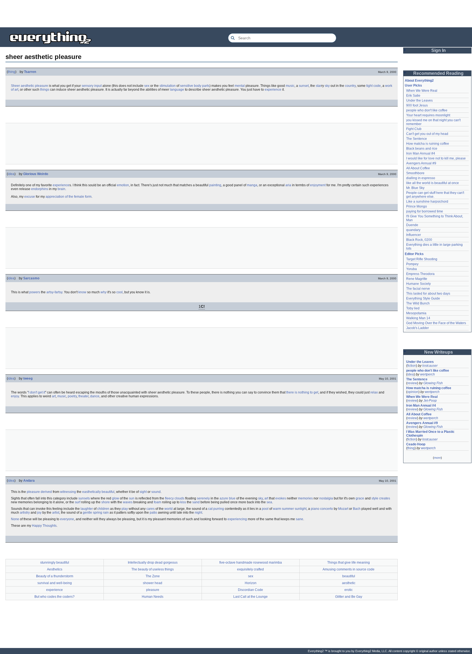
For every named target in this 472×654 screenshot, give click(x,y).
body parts (202, 86)
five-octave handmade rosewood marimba (250, 562)
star (318, 86)
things (44, 89)
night (198, 512)
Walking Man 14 (418, 318)
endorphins (39, 189)
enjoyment (318, 185)
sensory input (92, 86)
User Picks (413, 85)
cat (210, 509)
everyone (67, 519)
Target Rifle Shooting (421, 259)
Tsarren (30, 72)
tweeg (28, 378)
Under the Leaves (419, 100)
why (104, 292)
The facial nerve (418, 289)
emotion (123, 185)
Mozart (343, 509)
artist (55, 512)
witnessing (68, 492)
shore (105, 502)
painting (215, 185)
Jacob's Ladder (417, 328)
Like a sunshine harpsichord (427, 201)
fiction (411, 366)
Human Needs (152, 597)
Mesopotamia (416, 313)
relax (374, 392)
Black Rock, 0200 (419, 240)
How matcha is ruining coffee (427, 144)
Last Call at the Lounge (250, 597)
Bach (357, 509)
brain (61, 189)
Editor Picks (414, 254)
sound (156, 492)
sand (196, 502)
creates (384, 498)
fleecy (169, 498)
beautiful (108, 492)
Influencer (413, 235)
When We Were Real (421, 91)
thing (11, 72)
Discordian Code (250, 590)
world (168, 509)
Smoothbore (415, 173)
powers (34, 292)
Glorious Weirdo (35, 174)
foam (157, 502)
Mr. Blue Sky (415, 188)
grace (360, 498)
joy (39, 512)
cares (150, 509)
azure (224, 498)
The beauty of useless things (152, 569)
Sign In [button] (438, 50)
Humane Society (418, 284)
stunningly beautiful (54, 562)
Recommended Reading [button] (438, 73)
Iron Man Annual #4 (420, 153)
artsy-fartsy (54, 292)
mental (240, 86)
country (350, 86)
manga (252, 185)
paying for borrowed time (424, 211)
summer (288, 509)
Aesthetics (54, 569)
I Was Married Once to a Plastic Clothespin (430, 433)
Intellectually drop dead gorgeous (153, 562)
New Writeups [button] (438, 352)
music (290, 86)
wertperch (427, 374)
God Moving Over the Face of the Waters (436, 323)
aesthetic (27, 86)
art (54, 396)
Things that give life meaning (348, 562)
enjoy (15, 396)
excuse (29, 197)
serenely (203, 498)
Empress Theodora (420, 274)
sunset (304, 86)
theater (83, 396)
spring (97, 512)
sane (299, 519)
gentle (87, 512)
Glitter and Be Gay (348, 597)
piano (315, 509)
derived (46, 492)
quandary (413, 230)
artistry (25, 512)
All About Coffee (418, 168)
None (15, 519)
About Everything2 (419, 80)
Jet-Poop (430, 401)
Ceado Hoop (415, 444)
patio (153, 512)
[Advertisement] (236, 13)
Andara (29, 481)
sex (146, 86)
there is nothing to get (302, 392)
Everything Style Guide (423, 298)
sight (143, 492)
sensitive (186, 86)
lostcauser (430, 366)
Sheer (15, 86)
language (177, 89)
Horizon (250, 583)
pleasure (41, 86)
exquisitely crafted (250, 569)
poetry (72, 396)
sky (327, 86)
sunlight (300, 509)
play (125, 509)
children (103, 509)
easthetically (91, 492)
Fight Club (413, 129)
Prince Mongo (416, 206)
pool (265, 509)
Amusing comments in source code (348, 569)
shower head (152, 583)
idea (11, 174)
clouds (179, 498)
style (374, 498)
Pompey (412, 264)
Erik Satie (413, 95)
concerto (326, 509)
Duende (412, 225)
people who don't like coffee (426, 110)
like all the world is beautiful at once (432, 183)
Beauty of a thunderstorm (54, 576)
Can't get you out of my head (427, 134)
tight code (373, 86)
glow (115, 498)
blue (232, 498)
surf (77, 502)
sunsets (84, 498)
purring (218, 509)
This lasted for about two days (428, 293)
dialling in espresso (420, 178)
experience (273, 89)
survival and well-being (54, 583)
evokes (280, 498)
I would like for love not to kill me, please (436, 158)
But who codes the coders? (54, 597)
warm (277, 509)
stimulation (168, 86)
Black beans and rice (421, 148)
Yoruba (411, 269)
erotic (348, 590)
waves (127, 502)
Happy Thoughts (44, 526)
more (437, 457)
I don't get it (36, 392)
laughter (87, 509)
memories (305, 498)
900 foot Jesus (417, 105)
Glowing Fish (433, 383)
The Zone (153, 576)
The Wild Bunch (418, 303)
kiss (183, 502)
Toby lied (413, 308)
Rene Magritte (416, 279)
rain (106, 512)
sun (131, 498)
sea (269, 502)
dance (94, 396)
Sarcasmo (31, 278)
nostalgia (326, 498)
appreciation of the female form (69, 197)
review (412, 383)
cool (119, 292)
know (82, 292)
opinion (412, 392)
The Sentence (416, 139)
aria (288, 185)
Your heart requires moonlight (428, 115)
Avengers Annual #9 (421, 163)
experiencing (237, 519)
